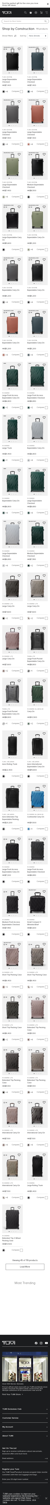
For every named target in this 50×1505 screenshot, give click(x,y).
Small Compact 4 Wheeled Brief (34, 923)
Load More (25, 1267)
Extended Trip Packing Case (36, 1029)
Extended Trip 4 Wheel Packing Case (11, 1239)
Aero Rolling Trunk (9, 764)
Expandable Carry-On (35, 237)
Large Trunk (7, 448)
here (5, 1502)
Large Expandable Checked (9, 81)
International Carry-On (11, 1133)
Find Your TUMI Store (11, 1394)
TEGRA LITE (31, 656)
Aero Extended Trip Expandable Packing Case (10, 818)
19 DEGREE (6, 393)
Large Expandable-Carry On (12, 239)
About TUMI (7, 1436)
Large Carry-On (8, 606)
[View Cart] (41, 12)
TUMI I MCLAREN (8, 761)
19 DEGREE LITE (7, 604)
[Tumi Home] (6, 12)
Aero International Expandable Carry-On (35, 765)
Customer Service (10, 1418)
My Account (7, 1427)
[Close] (47, 3)
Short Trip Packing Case (12, 975)
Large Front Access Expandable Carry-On (10, 397)
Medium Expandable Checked (35, 186)
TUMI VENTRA (7, 77)
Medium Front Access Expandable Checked (11, 923)
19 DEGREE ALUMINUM (35, 709)
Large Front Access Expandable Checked (36, 397)
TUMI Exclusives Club (11, 1409)
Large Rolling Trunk (35, 1185)
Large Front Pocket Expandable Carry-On (35, 660)
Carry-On (30, 711)
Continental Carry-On (35, 817)
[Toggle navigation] (46, 12)
